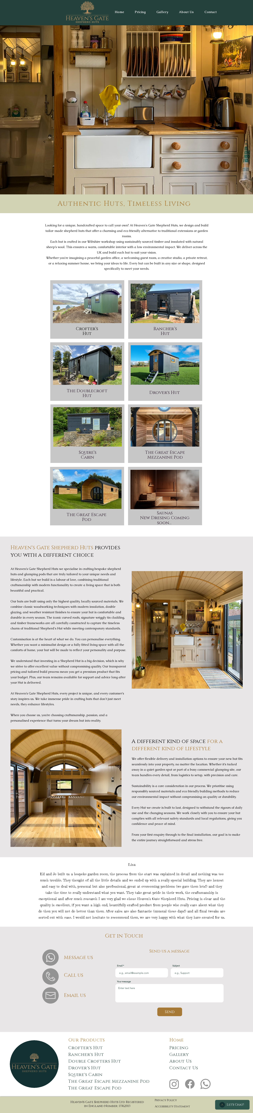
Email (120, 966)
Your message (124, 981)
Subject (176, 966)
